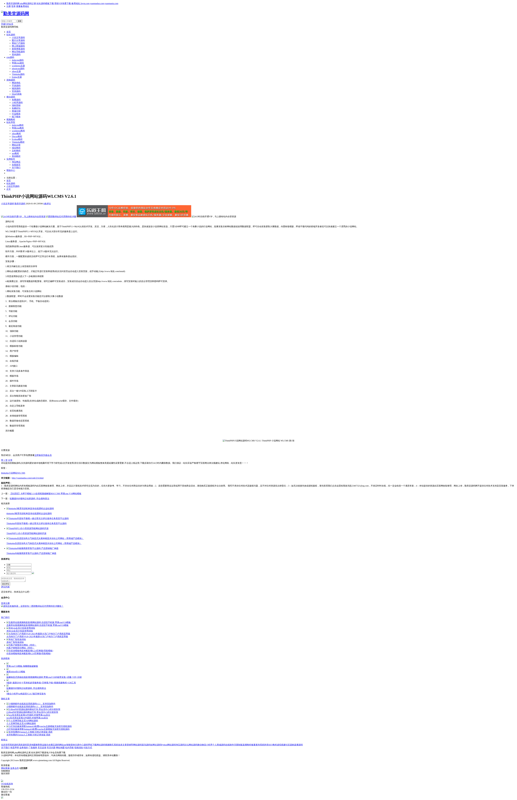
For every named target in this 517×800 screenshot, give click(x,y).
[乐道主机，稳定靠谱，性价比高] (134, 216)
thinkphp (5, 473)
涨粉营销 (16, 105)
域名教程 (16, 148)
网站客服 (5, 768)
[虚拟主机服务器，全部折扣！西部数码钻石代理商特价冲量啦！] (32, 606)
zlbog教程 (16, 133)
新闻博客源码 (18, 49)
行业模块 (16, 114)
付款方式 (87, 747)
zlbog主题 (16, 71)
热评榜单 (5, 658)
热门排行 (5, 617)
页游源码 (16, 91)
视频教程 (10, 119)
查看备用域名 (22, 6)
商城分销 (16, 111)
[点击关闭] (1, 778)
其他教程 (16, 156)
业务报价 (23, 747)
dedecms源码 (18, 60)
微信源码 (10, 97)
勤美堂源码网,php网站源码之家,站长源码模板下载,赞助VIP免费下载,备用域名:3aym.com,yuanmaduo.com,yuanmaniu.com (62, 3)
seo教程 (15, 153)
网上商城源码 (18, 46)
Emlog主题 (17, 77)
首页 (8, 32)
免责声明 (14, 747)
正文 (8, 189)
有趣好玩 (16, 108)
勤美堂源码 (20, 203)
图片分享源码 (18, 40)
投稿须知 (78, 747)
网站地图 (60, 747)
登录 (13, 6)
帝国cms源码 (18, 63)
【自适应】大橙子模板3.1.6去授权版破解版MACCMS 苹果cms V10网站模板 (45, 493)
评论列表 (5, 587)
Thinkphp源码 (18, 74)
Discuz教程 (17, 136)
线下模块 (16, 116)
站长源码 (10, 35)
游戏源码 (10, 80)
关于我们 (16, 167)
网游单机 (16, 83)
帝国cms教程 (18, 128)
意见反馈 (42, 747)
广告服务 (33, 747)
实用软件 (10, 159)
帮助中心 (10, 170)
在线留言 (16, 165)
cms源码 (10, 57)
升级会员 (47, 455)
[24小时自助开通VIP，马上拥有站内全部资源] (23, 216)
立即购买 (38, 455)
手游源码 (16, 85)
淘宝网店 (16, 162)
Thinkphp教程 (18, 142)
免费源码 (16, 100)
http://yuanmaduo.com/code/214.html (27, 478)
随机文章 (5, 699)
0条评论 (47, 203)
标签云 (4, 740)
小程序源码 (17, 102)
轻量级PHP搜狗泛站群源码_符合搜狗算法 (29, 498)
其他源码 (16, 54)
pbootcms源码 (18, 68)
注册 (8, 6)
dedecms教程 (18, 125)
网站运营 (16, 145)
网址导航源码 (18, 51)
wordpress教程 (18, 131)
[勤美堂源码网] (15, 13)
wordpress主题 (18, 66)
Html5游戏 (17, 94)
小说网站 (13, 473)
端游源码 (16, 88)
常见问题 (51, 747)
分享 (10, 460)
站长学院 (10, 122)
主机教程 (16, 150)
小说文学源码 (18, 37)
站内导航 (69, 747)
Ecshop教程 (17, 139)
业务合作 (14, 768)
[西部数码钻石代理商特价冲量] (61, 216)
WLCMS (21, 473)
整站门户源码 (18, 43)
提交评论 (5, 584)
